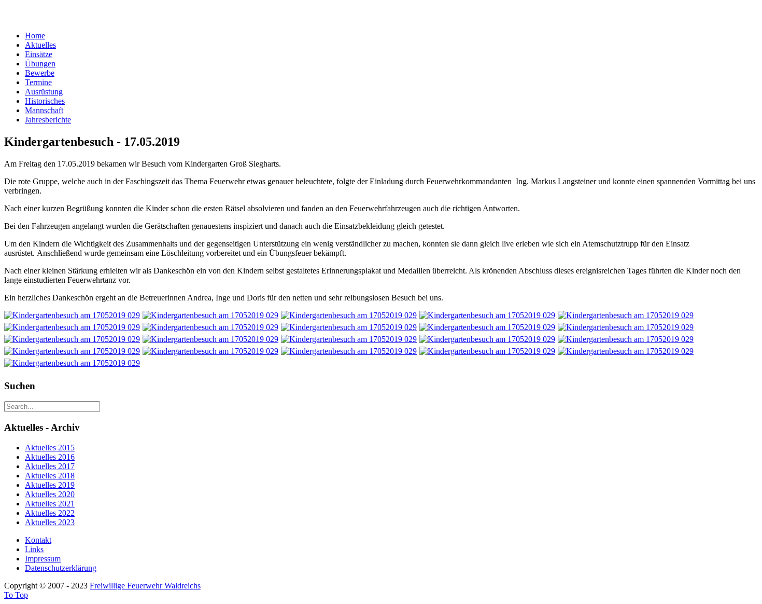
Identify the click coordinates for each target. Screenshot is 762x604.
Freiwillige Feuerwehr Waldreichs (145, 585)
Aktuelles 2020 (50, 494)
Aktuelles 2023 (50, 522)
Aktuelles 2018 (50, 475)
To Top (16, 595)
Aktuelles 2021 (50, 503)
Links (34, 549)
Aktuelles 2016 (50, 456)
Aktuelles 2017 (50, 466)
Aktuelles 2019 (50, 485)
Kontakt (38, 540)
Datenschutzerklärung (60, 568)
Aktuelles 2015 (50, 447)
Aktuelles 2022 (50, 513)
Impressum (43, 558)
